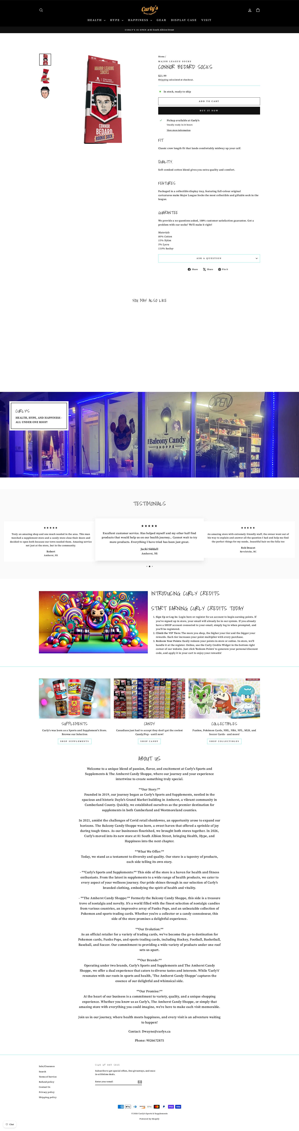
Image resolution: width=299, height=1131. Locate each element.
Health (95, 20)
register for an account (210, 616)
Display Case (184, 20)
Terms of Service (48, 1076)
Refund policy (46, 1081)
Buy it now (209, 110)
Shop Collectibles (224, 741)
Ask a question (209, 258)
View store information (179, 130)
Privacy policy (47, 1092)
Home (161, 56)
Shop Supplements (74, 741)
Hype (115, 20)
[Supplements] (74, 698)
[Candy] (149, 698)
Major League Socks (175, 61)
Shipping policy (48, 1097)
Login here (185, 616)
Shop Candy (149, 741)
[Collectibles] (224, 698)
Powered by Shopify (149, 1119)
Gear (161, 20)
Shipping (163, 79)
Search (42, 1071)
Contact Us (44, 1087)
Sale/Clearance (47, 1066)
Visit (206, 20)
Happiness (139, 20)
